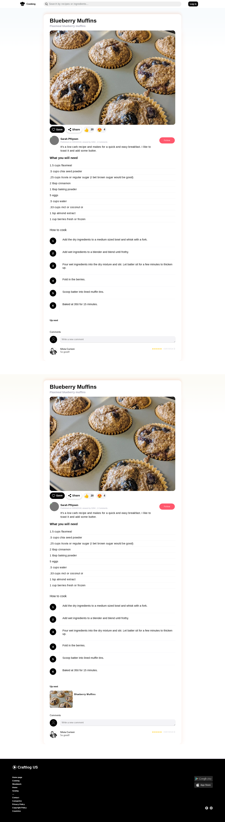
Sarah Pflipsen (69, 138)
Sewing (15, 791)
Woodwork (16, 784)
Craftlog (28, 767)
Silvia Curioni (67, 349)
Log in (193, 4)
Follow (167, 140)
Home (14, 787)
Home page (17, 777)
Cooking (15, 781)
